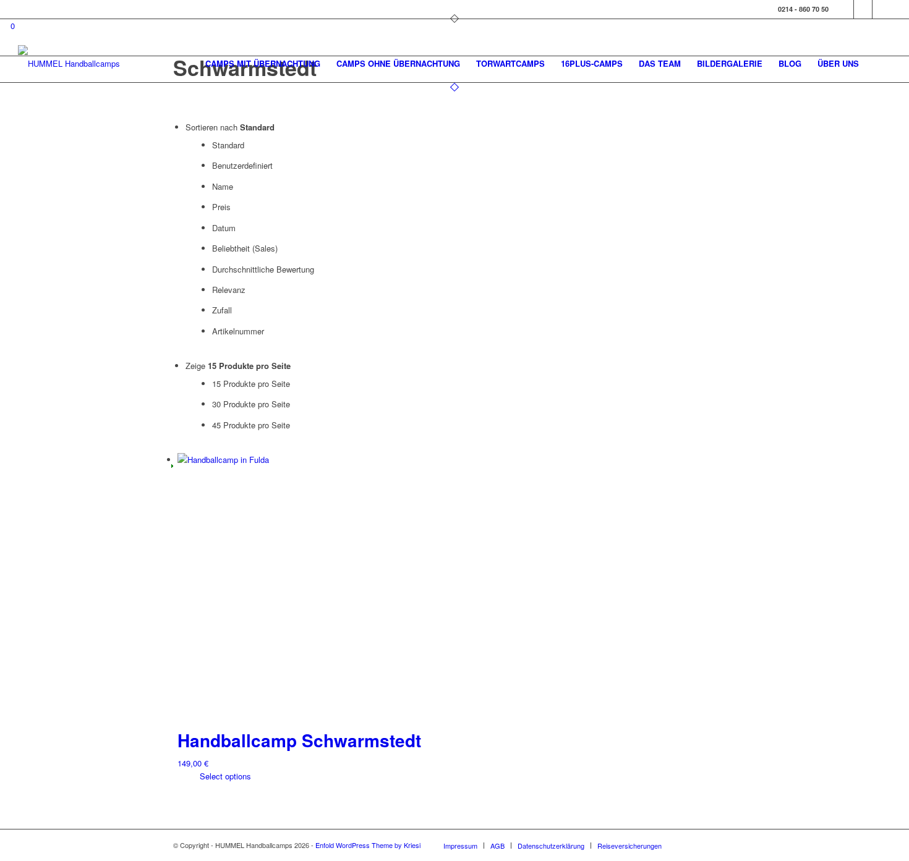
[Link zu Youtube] (882, 9)
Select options (224, 776)
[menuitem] (262, 63)
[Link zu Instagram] (863, 9)
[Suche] (879, 63)
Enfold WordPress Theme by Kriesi (367, 845)
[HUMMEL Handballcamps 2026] (73, 63)
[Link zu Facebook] (844, 9)
